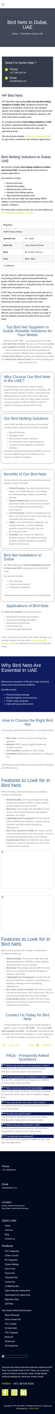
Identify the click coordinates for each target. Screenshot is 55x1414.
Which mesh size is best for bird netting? (24, 1088)
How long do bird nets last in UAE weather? (26, 1102)
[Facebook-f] (5, 1392)
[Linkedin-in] (23, 1392)
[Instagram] (14, 1392)
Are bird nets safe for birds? (18, 1114)
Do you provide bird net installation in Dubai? (26, 1077)
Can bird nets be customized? (19, 1136)
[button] (27, 1065)
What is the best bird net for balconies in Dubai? (28, 1065)
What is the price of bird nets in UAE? (23, 1125)
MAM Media (34, 1408)
